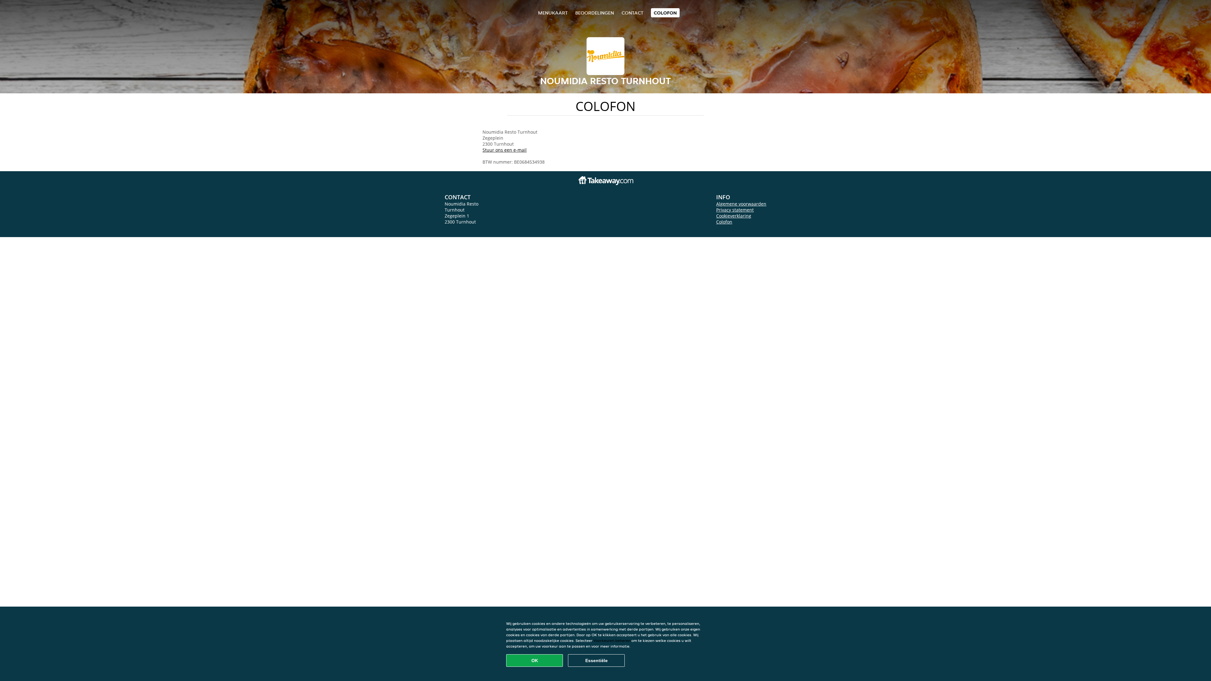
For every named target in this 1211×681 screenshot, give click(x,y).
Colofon (724, 222)
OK (534, 660)
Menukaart (553, 12)
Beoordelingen (594, 12)
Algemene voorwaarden (741, 204)
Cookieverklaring (733, 216)
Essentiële (596, 660)
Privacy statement (735, 210)
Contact (632, 12)
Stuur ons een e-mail (505, 150)
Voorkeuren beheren (612, 640)
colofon (665, 12)
